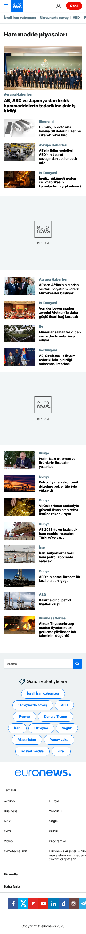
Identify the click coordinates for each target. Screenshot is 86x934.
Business (10, 811)
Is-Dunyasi (48, 173)
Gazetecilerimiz (16, 851)
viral (61, 751)
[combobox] (43, 664)
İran (42, 547)
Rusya (44, 453)
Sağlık (67, 728)
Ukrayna (41, 728)
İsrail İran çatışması (20, 17)
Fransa (24, 717)
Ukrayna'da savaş (54, 17)
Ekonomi (46, 121)
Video (8, 841)
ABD (76, 17)
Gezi (7, 831)
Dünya (44, 476)
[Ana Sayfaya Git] (17, 6)
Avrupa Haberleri (18, 94)
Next (7, 821)
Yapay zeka (59, 740)
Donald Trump (55, 717)
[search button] (77, 664)
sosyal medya (32, 751)
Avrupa (9, 801)
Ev (41, 326)
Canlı (74, 6)
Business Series (52, 618)
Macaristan (27, 740)
